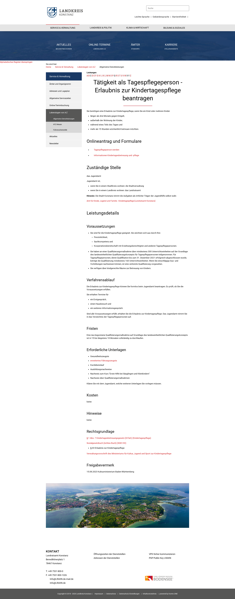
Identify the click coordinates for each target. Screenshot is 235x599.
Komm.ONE (173, 594)
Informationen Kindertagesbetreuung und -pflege (116, 155)
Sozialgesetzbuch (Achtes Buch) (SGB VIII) (106, 443)
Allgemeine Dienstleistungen (63, 119)
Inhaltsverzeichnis (149, 594)
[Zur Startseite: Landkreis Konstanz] (65, 12)
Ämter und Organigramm (60, 84)
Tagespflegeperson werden (106, 149)
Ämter (135, 44)
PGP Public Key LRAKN (160, 558)
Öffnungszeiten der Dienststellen (109, 554)
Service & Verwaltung (62, 28)
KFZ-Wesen (57, 124)
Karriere (171, 44)
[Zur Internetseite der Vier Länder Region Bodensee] (159, 579)
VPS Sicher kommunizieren (162, 554)
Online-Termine (100, 44)
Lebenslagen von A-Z (86, 67)
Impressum (99, 594)
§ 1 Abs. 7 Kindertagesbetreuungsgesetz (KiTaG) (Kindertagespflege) (119, 438)
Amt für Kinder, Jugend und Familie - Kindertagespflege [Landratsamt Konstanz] (121, 201)
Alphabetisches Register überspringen (16, 62)
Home (48, 67)
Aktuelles (64, 44)
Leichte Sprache (142, 17)
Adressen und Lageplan (59, 91)
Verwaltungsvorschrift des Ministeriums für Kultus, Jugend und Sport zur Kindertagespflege (129, 453)
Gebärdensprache (161, 17)
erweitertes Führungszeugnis (103, 360)
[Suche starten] (188, 8)
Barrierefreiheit (179, 17)
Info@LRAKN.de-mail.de (61, 579)
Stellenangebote (171, 49)
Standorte (135, 49)
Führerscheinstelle (60, 130)
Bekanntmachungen (64, 49)
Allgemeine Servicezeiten (60, 98)
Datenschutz (111, 594)
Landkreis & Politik (101, 27)
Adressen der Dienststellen (107, 558)
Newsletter (54, 143)
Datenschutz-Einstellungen (129, 594)
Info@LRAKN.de (58, 583)
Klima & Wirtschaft (137, 27)
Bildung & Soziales (174, 28)
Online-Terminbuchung (59, 105)
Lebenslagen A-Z (99, 49)
